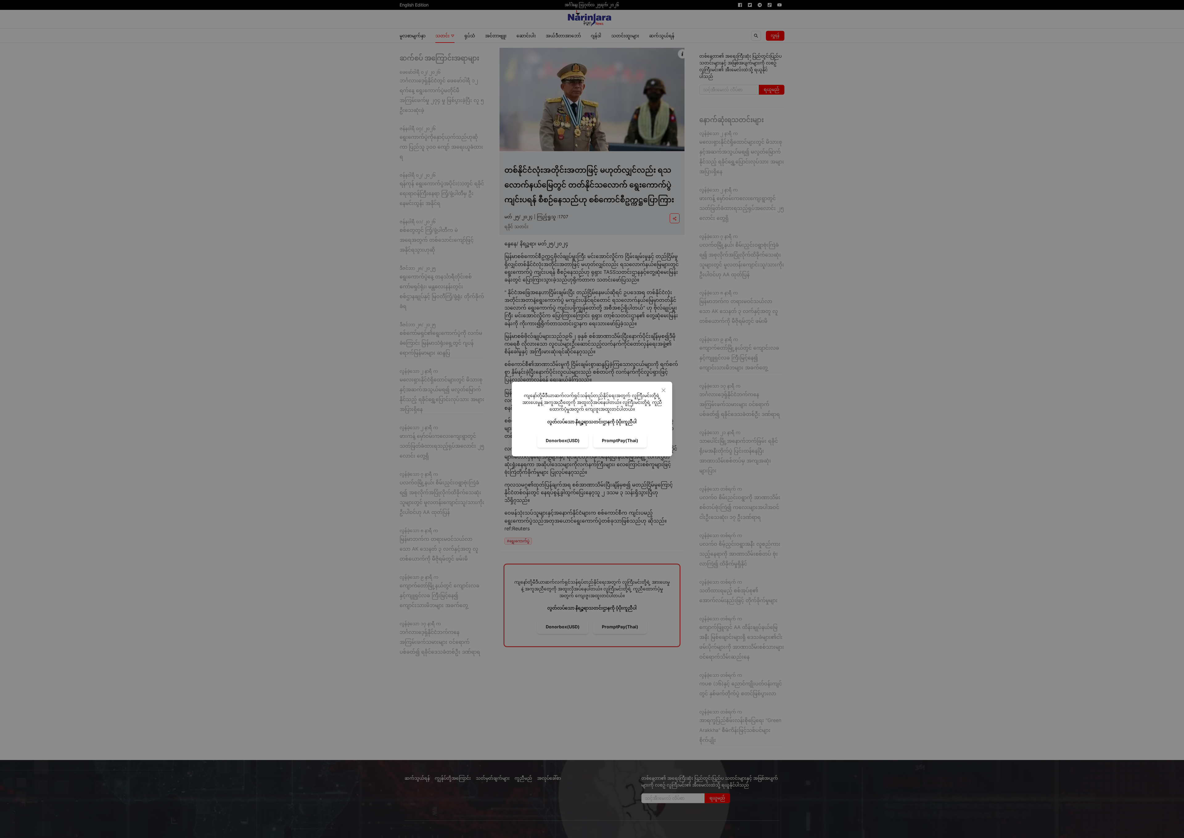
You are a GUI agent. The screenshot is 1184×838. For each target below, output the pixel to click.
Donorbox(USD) (563, 440)
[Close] (663, 390)
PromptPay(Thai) (620, 440)
